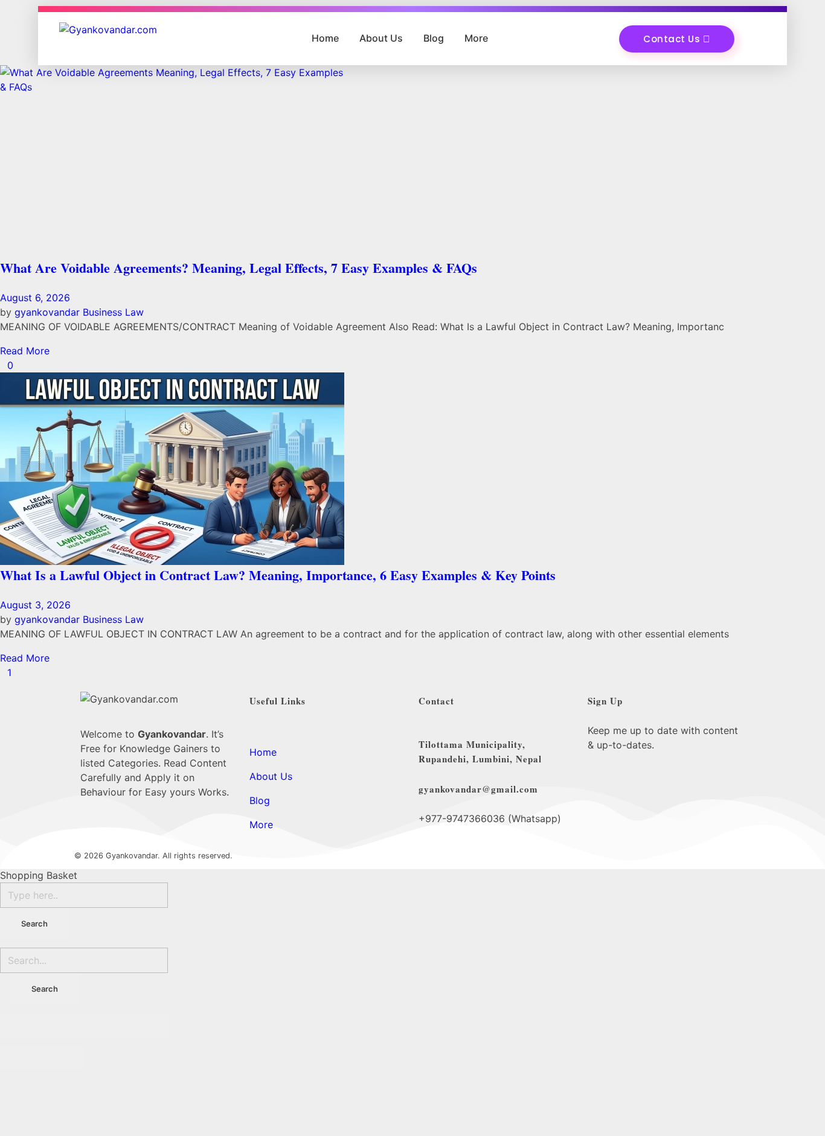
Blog (433, 38)
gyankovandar (48, 312)
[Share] (63, 1025)
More (476, 38)
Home (325, 38)
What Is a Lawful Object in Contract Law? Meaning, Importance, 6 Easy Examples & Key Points (278, 575)
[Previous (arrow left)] (21, 1057)
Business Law (113, 312)
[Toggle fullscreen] (106, 1025)
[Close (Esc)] (21, 1025)
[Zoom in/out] (148, 1025)
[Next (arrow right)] (63, 1057)
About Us (381, 38)
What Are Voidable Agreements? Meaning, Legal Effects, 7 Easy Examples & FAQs (238, 268)
